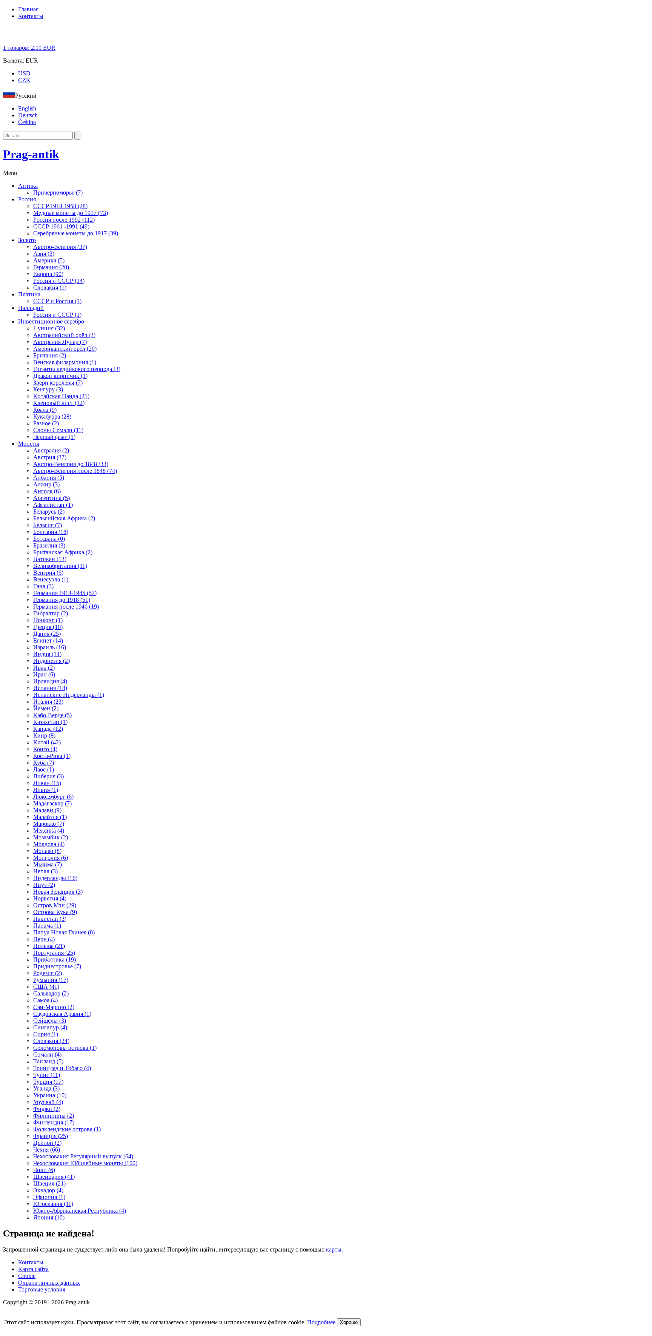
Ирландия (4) (50, 681)
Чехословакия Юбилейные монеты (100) (85, 1163)
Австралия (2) (51, 450)
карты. (334, 1249)
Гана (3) (43, 586)
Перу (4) (44, 939)
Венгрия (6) (48, 572)
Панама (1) (47, 925)
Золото (27, 240)
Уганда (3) (46, 1088)
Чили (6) (44, 1170)
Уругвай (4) (48, 1102)
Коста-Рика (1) (52, 756)
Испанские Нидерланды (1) (68, 695)
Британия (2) (49, 355)
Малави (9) (47, 810)
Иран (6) (44, 674)
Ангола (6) (47, 491)
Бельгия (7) (47, 525)
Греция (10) (48, 627)
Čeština (27, 122)
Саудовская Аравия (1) (62, 1014)
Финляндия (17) (53, 1122)
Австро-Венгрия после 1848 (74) (75, 471)
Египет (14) (48, 640)
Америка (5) (49, 260)
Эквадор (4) (48, 1190)
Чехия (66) (46, 1149)
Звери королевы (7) (58, 382)
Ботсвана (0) (49, 538)
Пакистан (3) (49, 919)
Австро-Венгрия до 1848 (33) (70, 464)
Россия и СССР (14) (59, 281)
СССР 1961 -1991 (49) (61, 226)
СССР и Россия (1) (57, 301)
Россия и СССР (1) (57, 314)
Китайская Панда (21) (61, 396)
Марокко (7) (48, 824)
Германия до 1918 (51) (61, 600)
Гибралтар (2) (50, 613)
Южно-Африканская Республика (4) (79, 1210)
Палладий (31, 308)
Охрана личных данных (49, 1282)
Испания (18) (50, 688)
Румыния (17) (50, 980)
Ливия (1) (45, 790)
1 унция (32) (49, 328)
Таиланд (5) (48, 1061)
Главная (28, 9)
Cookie (26, 1276)
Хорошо (349, 1322)
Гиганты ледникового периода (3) (76, 369)
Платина (29, 294)
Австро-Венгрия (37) (60, 247)
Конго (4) (45, 749)
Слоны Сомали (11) (58, 430)
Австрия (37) (49, 457)
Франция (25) (50, 1136)
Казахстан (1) (50, 722)
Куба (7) (43, 762)
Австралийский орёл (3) (64, 335)
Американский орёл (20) (65, 348)
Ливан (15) (47, 783)
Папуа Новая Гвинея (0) (64, 932)
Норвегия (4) (49, 898)
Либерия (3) (48, 776)
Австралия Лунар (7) (60, 342)
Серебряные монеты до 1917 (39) (75, 233)
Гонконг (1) (48, 620)
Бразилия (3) (49, 545)
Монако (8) (47, 851)
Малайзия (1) (50, 817)
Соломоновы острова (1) (65, 1048)
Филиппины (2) (53, 1115)
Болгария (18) (50, 532)
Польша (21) (49, 946)
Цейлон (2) (47, 1143)
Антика (28, 186)
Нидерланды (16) (55, 878)
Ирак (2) (44, 667)
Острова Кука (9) (55, 912)
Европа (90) (48, 274)
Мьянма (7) (47, 864)
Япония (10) (49, 1217)
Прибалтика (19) (54, 959)
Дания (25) (47, 633)
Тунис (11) (46, 1075)
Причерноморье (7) (58, 192)
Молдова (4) (49, 844)
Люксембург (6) (53, 796)
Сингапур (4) (50, 1027)
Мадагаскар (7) (52, 803)
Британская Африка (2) (62, 552)
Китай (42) (47, 742)
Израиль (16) (49, 647)
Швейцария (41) (54, 1176)
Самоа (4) (45, 1000)
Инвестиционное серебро (51, 321)
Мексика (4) (48, 830)
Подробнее (321, 1322)
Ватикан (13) (49, 559)
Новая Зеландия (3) (58, 891)
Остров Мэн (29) (54, 905)
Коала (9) (45, 409)
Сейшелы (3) (49, 1020)
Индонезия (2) (51, 661)
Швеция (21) (49, 1183)
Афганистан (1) (53, 505)
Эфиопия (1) (49, 1197)
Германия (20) (51, 267)
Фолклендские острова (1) (67, 1129)
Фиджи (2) (46, 1109)
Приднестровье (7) (57, 966)
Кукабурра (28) (52, 416)
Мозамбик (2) (50, 837)
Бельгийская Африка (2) (64, 518)
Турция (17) (48, 1081)
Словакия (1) (49, 287)
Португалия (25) (54, 952)
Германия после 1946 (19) (66, 606)
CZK (24, 80)
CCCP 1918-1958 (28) (60, 206)
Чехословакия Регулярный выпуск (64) (83, 1156)
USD (24, 73)
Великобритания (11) (60, 566)
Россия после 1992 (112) (64, 219)
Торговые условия (41, 1289)
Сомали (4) (47, 1054)
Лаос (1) (43, 769)
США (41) (46, 986)
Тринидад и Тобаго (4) (62, 1068)
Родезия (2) (47, 973)
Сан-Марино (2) (53, 1007)
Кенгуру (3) (48, 389)
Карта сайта (33, 1269)
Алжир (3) (46, 484)
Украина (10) (49, 1095)
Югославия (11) (53, 1204)
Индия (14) (47, 654)
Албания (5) (48, 477)
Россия (27, 199)
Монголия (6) (50, 857)
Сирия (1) (45, 1034)
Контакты (30, 16)
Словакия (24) (51, 1041)
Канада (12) (48, 729)
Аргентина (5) (51, 498)
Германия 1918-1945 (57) (65, 593)
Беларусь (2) (49, 511)
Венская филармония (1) (64, 362)
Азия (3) (43, 253)
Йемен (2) (45, 708)
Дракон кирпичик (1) (60, 376)
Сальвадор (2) (51, 993)
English (27, 108)
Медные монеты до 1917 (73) (70, 213)
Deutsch (28, 115)
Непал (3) (45, 871)
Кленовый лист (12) (59, 403)
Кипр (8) (44, 735)
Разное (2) (46, 423)
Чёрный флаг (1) (54, 437)
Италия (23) (48, 701)
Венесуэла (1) (50, 579)
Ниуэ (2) (44, 885)
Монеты (28, 443)
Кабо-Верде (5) (52, 715)
